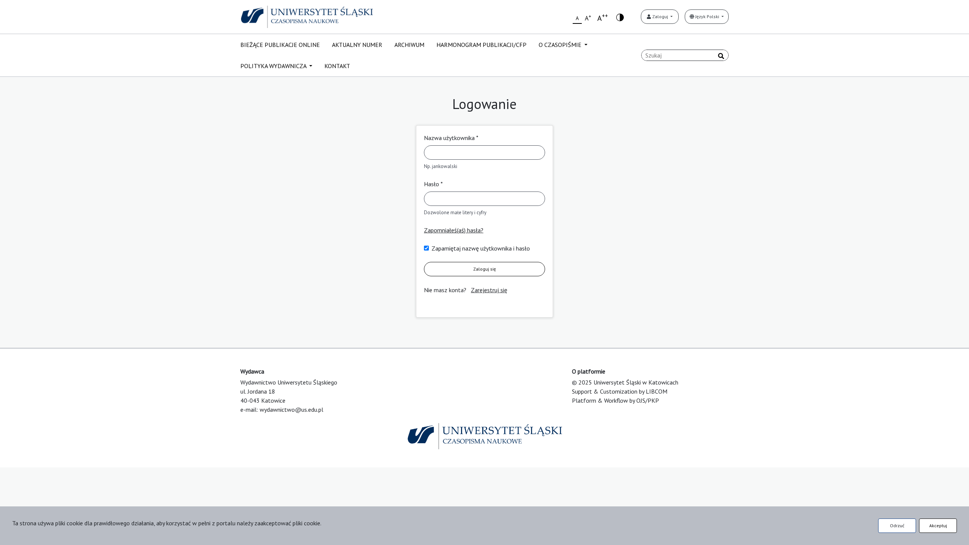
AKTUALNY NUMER (357, 44)
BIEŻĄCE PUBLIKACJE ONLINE (280, 44)
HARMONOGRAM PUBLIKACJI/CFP (481, 44)
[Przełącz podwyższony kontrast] (620, 17)
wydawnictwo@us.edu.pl (291, 409)
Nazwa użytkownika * (451, 138)
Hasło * (433, 184)
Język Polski (707, 16)
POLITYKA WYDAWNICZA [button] (274, 66)
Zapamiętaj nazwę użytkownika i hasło (481, 248)
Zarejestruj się (489, 290)
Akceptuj (938, 525)
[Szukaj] (721, 56)
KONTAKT (337, 66)
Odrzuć (897, 525)
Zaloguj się (484, 269)
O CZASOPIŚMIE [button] (561, 44)
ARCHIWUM (409, 44)
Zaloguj (660, 16)
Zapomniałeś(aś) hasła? (453, 230)
